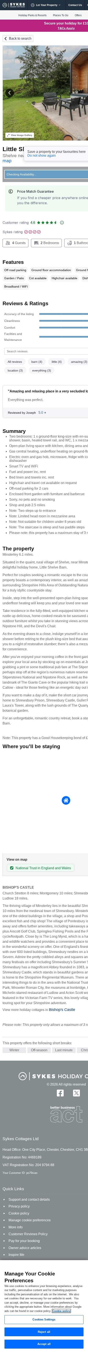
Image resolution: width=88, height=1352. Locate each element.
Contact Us (75, 5)
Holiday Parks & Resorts (32, 15)
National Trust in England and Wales (43, 868)
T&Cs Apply (66, 28)
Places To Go (60, 15)
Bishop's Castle (62, 1010)
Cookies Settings (43, 1319)
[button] (9, 93)
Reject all (44, 1331)
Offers (78, 15)
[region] (44, 1306)
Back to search (20, 38)
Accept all (44, 1344)
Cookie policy (61, 1311)
